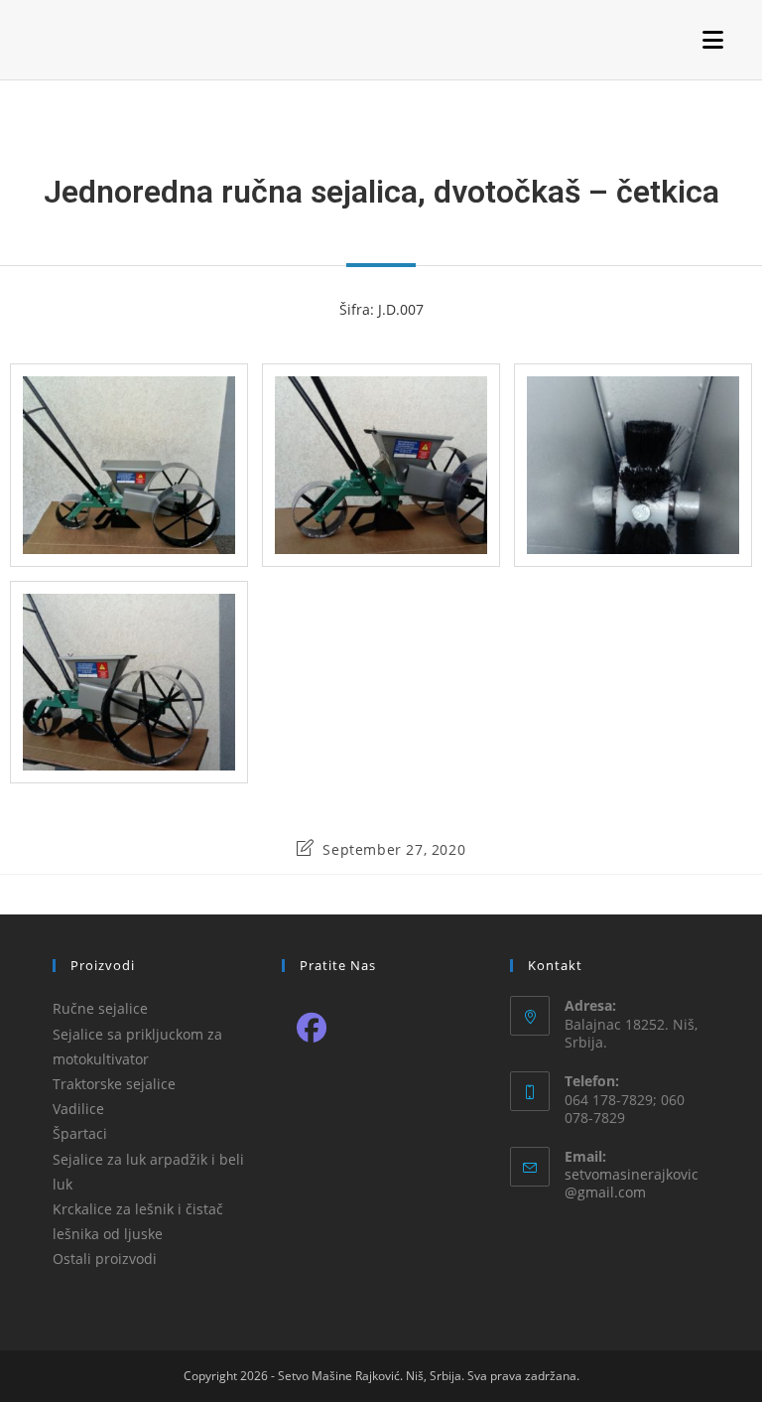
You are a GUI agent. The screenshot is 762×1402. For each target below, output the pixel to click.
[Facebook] (312, 1026)
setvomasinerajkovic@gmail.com (631, 1183)
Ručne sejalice (100, 1008)
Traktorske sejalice (114, 1083)
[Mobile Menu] (713, 39)
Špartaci (80, 1133)
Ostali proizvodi (105, 1258)
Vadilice (78, 1108)
